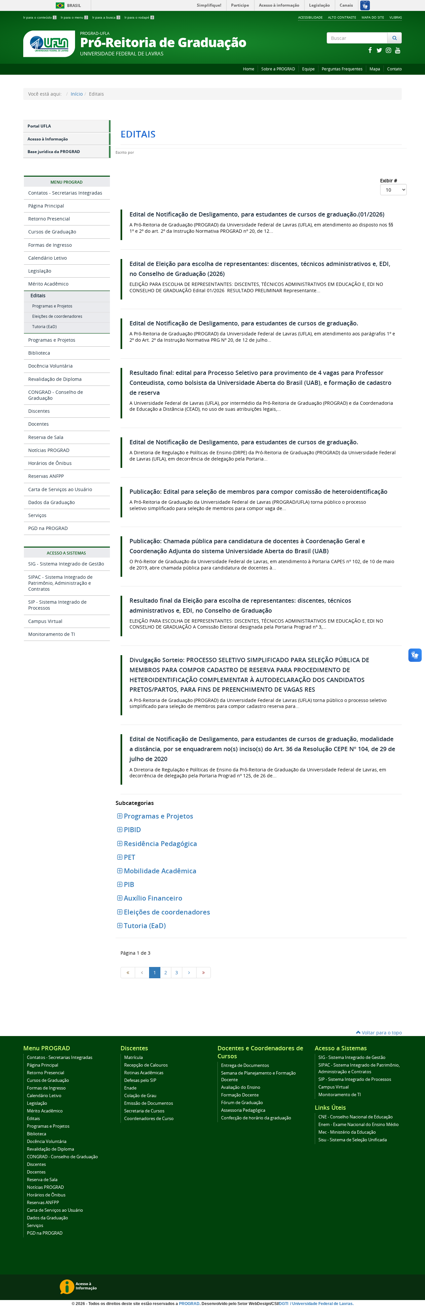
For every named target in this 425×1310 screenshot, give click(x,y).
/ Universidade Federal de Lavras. (321, 1303)
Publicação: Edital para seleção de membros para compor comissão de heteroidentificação (258, 491)
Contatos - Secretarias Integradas (65, 193)
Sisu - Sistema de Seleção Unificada (352, 1140)
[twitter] (379, 50)
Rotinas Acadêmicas (143, 1073)
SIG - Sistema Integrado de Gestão (66, 564)
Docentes (38, 424)
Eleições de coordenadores (57, 316)
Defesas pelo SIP (140, 1080)
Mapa (375, 69)
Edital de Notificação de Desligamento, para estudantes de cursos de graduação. (243, 323)
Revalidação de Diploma (55, 379)
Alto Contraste (342, 17)
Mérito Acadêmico (48, 284)
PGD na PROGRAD (48, 528)
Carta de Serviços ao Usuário (60, 489)
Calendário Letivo (47, 258)
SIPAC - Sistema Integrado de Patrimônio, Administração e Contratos (60, 583)
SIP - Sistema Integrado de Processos (57, 605)
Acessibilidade (310, 17)
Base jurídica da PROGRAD (54, 151)
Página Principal (46, 206)
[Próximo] (189, 972)
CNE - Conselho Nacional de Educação (355, 1117)
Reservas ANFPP (46, 476)
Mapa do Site (373, 17)
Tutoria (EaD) (44, 326)
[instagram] (389, 50)
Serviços (37, 515)
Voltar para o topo (381, 1032)
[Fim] (203, 972)
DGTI (284, 1303)
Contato (394, 69)
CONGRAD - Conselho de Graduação (55, 395)
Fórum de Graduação (242, 1102)
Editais (38, 295)
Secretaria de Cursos (144, 1111)
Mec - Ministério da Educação (347, 1132)
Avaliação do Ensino (240, 1087)
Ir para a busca (106, 17)
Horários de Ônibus (50, 463)
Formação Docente (240, 1095)
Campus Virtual (45, 621)
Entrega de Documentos (245, 1065)
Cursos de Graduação (52, 231)
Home (248, 69)
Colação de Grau (140, 1095)
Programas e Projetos (52, 306)
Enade (130, 1088)
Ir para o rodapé (139, 17)
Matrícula (133, 1057)
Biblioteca (39, 353)
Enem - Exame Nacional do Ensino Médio (358, 1124)
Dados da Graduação (51, 502)
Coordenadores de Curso (149, 1118)
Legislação (39, 271)
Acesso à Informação (48, 139)
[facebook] (370, 50)
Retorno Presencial (49, 219)
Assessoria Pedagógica (243, 1110)
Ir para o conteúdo (39, 17)
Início (77, 94)
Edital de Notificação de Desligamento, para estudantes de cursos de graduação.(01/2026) (256, 214)
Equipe (308, 69)
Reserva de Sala (45, 437)
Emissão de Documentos (148, 1103)
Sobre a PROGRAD (278, 69)
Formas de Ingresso (50, 245)
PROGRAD (189, 1303)
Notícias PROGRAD (48, 450)
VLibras (395, 17)
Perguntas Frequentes (342, 69)
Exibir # (389, 180)
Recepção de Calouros (146, 1065)
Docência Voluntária (50, 366)
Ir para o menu (74, 17)
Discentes (39, 411)
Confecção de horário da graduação (256, 1118)
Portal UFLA (39, 126)
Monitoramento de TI (51, 634)
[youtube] (398, 50)
